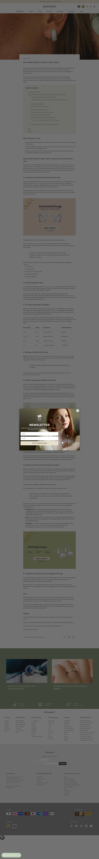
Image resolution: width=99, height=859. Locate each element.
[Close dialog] (77, 410)
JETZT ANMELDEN (39, 443)
